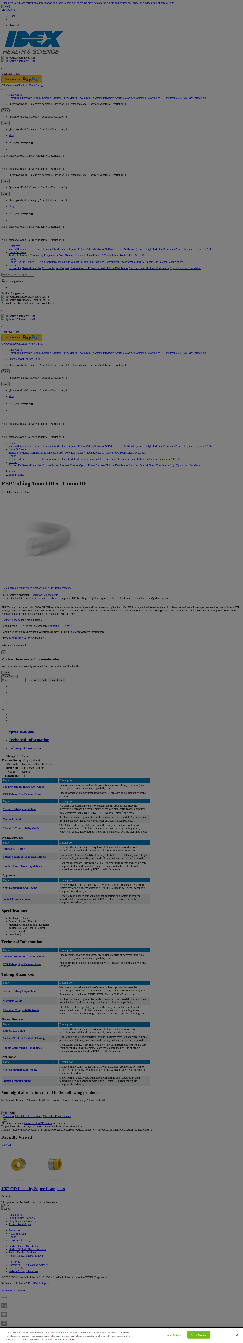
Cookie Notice (67, 1339)
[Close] (237, 1335)
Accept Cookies (198, 1334)
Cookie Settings (173, 1334)
